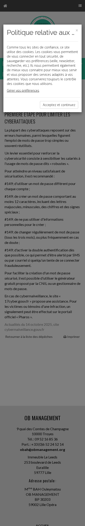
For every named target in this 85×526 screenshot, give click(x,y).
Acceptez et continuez (59, 105)
